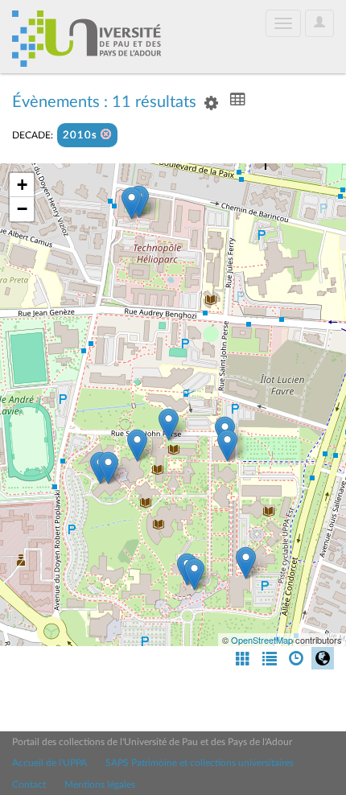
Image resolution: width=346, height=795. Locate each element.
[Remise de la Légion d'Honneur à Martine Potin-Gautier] (194, 574)
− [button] (22, 209)
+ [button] (22, 185)
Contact (29, 784)
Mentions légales (99, 784)
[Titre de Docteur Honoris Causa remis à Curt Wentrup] (137, 445)
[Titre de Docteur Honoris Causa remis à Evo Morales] (246, 562)
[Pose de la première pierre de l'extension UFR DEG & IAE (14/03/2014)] (108, 467)
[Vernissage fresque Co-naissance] (227, 445)
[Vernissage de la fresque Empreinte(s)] (169, 424)
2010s (82, 135)
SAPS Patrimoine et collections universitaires (199, 763)
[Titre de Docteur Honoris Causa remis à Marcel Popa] (132, 203)
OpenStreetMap (262, 639)
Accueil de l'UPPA (49, 763)
